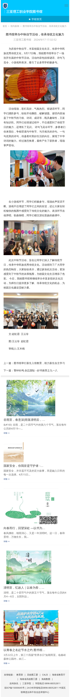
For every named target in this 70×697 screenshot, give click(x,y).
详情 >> (7, 433)
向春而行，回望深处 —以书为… (24, 528)
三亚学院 (26, 683)
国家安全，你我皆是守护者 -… (23, 465)
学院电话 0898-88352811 (48, 683)
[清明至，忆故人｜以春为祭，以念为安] (35, 567)
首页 (5, 26)
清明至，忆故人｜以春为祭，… (24, 587)
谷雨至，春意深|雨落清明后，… (24, 419)
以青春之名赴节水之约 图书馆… (24, 650)
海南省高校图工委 (28, 678)
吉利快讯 (13, 683)
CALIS (45, 674)
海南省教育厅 (58, 674)
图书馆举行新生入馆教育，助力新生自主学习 (39, 363)
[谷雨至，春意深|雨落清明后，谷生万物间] (35, 398)
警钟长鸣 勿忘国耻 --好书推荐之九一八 (36, 370)
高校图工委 (32, 674)
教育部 (19, 674)
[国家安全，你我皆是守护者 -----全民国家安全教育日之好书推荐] (35, 452)
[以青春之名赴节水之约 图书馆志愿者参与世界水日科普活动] (35, 628)
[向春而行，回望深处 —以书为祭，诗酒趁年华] (35, 506)
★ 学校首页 (35, 19)
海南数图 (45, 678)
